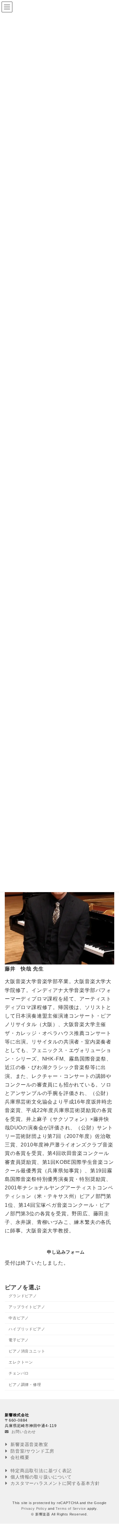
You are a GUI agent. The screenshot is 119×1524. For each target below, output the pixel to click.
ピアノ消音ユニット (27, 1351)
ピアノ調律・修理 (25, 1384)
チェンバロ (19, 1373)
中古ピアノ (19, 1318)
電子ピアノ (19, 1340)
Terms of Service (71, 1508)
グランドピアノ (23, 1296)
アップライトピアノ (27, 1307)
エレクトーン (21, 1362)
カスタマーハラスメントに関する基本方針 (54, 1483)
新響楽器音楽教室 (28, 1444)
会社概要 (19, 1457)
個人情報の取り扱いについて (40, 1476)
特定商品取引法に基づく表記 (40, 1470)
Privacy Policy (34, 1508)
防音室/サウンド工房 (31, 1451)
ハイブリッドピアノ (27, 1329)
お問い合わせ (23, 1432)
